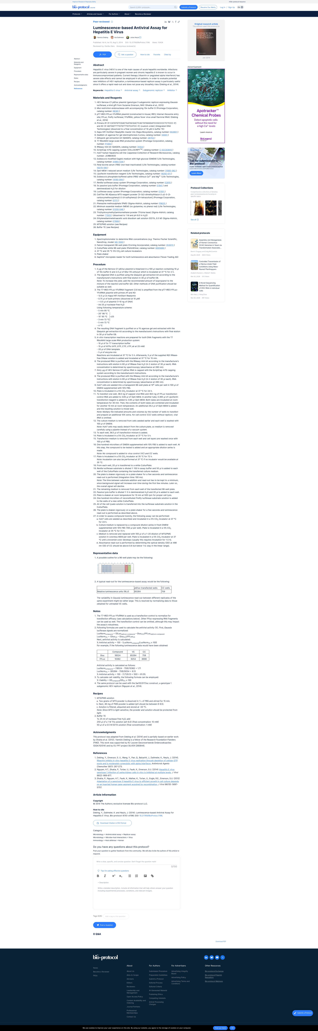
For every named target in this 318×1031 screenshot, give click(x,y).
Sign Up (231, 7)
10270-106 (102, 167)
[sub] (122, 876)
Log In (222, 7)
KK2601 (174, 132)
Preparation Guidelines (158, 975)
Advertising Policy (178, 977)
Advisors (130, 979)
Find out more (220, 1028)
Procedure (77, 71)
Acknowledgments (80, 85)
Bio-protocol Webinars (214, 981)
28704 (151, 138)
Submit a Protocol (156, 979)
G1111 (115, 200)
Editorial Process (155, 983)
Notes (76, 78)
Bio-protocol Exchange (214, 971)
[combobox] (125, 916)
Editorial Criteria (155, 986)
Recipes (77, 81)
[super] (115, 876)
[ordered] (138, 876)
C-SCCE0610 (166, 150)
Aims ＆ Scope (133, 975)
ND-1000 (119, 242)
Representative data (81, 75)
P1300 (108, 144)
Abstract (77, 59)
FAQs (95, 975)
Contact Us (131, 1017)
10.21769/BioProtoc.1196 (150, 815)
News (95, 968)
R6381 (116, 111)
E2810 (168, 182)
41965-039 (118, 161)
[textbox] (116, 916)
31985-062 (170, 170)
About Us (130, 971)
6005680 (160, 248)
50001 (165, 135)
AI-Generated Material (158, 990)
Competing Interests (157, 998)
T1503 (108, 215)
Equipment (77, 68)
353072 (170, 245)
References (78, 88)
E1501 (162, 191)
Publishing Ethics (156, 994)
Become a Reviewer (143, 14)
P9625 (162, 203)
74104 (140, 147)
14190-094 (118, 179)
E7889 (116, 221)
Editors (129, 983)
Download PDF (221, 941)
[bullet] (131, 876)
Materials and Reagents (78, 63)
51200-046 (118, 209)
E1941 (160, 185)
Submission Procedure (158, 971)
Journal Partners (133, 1007)
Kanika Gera (110, 46)
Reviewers (131, 986)
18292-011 (166, 173)
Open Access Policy (135, 997)
